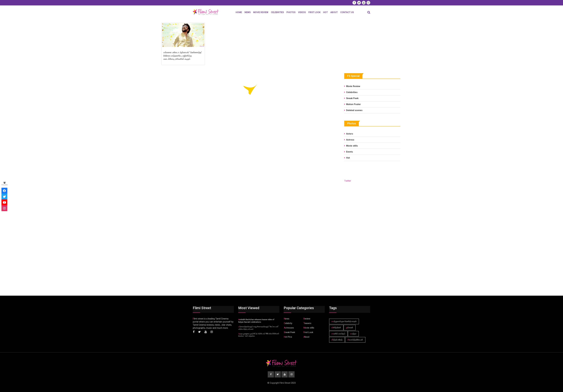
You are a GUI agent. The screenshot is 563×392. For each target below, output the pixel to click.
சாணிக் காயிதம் (338, 333)
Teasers (307, 323)
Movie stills (352, 145)
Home (239, 12)
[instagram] (4, 208)
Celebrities (277, 12)
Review (306, 318)
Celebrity (288, 323)
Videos (302, 12)
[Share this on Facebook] (4, 191)
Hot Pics (288, 337)
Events (349, 151)
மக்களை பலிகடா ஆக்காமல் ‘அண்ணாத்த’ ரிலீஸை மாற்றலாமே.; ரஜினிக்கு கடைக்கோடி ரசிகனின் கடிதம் (182, 55)
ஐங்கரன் (349, 327)
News (248, 12)
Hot (325, 12)
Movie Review (260, 12)
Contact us (347, 12)
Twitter (347, 181)
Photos (290, 12)
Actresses (289, 327)
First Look (314, 12)
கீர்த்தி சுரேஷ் (336, 339)
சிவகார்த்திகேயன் (355, 339)
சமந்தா (353, 333)
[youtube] (4, 202)
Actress (350, 139)
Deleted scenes (354, 110)
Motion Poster (353, 104)
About (334, 12)
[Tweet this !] (4, 196)
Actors (349, 133)
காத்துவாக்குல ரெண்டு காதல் (344, 321)
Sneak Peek (352, 98)
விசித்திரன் (336, 327)
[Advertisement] (366, 43)
